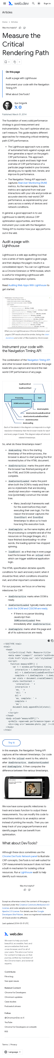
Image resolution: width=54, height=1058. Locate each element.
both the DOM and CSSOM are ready (27, 608)
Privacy (14, 1044)
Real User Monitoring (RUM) (32, 183)
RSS (6, 1031)
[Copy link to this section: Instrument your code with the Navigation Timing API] (44, 351)
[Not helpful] (24, 28)
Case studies (10, 1001)
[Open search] (33, 3)
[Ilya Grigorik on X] (16, 108)
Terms (5, 1044)
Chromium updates (13, 997)
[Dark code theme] (49, 640)
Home (4, 22)
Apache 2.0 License (10, 911)
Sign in (47, 3)
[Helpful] (20, 28)
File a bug (9, 976)
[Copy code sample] (52, 640)
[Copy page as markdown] (15, 62)
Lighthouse (26, 872)
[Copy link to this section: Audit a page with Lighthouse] (22, 246)
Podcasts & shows (13, 1006)
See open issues (12, 981)
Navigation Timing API (38, 360)
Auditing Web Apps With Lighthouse (27, 285)
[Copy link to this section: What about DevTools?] (39, 843)
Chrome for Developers (15, 992)
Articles (7, 12)
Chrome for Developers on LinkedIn (21, 1027)
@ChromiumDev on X (14, 1017)
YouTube (8, 1022)
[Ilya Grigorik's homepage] (20, 108)
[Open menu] (4, 3)
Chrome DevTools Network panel (19, 856)
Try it (11, 742)
